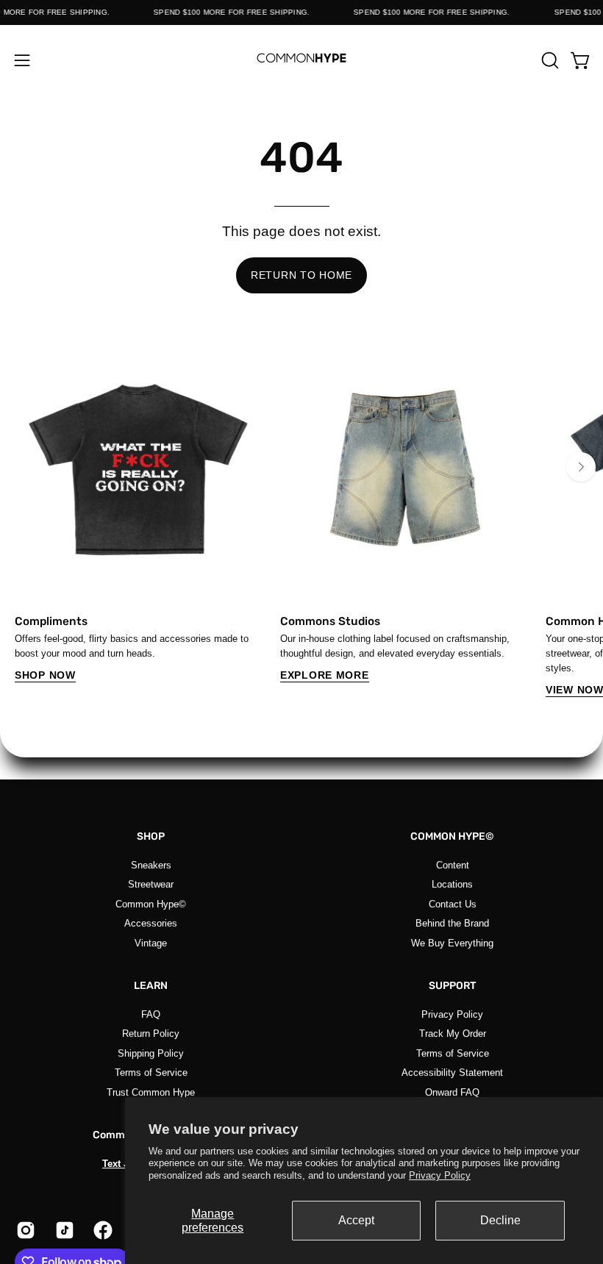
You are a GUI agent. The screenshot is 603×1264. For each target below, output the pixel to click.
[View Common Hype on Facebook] (102, 1230)
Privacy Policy (440, 1175)
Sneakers (151, 865)
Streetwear (151, 884)
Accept (356, 1220)
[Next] (581, 467)
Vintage (151, 942)
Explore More (324, 675)
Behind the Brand (452, 923)
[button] (548, 60)
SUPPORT (453, 985)
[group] (301, 520)
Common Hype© (150, 903)
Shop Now (45, 675)
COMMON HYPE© (452, 836)
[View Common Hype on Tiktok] (64, 1230)
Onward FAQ (452, 1091)
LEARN (151, 985)
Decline (500, 1220)
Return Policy (150, 1033)
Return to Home (301, 275)
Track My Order (452, 1033)
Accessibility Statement (452, 1072)
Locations (452, 884)
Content (452, 865)
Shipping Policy (151, 1052)
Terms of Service (151, 1072)
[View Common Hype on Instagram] (25, 1230)
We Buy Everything (452, 942)
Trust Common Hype (151, 1091)
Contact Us (453, 903)
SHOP (151, 836)
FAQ (150, 1014)
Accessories (150, 923)
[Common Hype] (301, 60)
